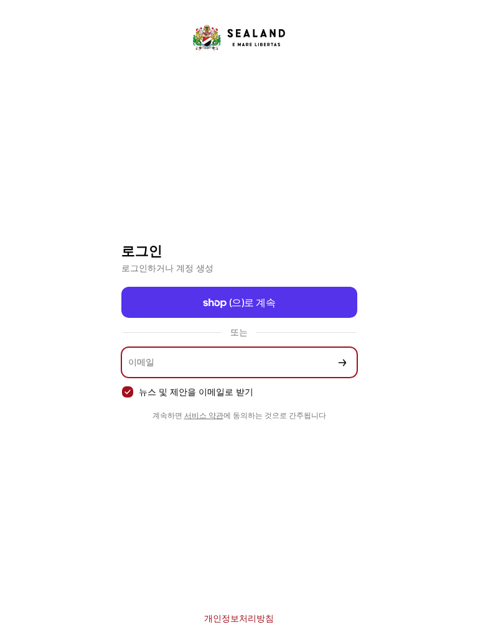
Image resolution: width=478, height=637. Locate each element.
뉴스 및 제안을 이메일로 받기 (196, 391)
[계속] (342, 362)
